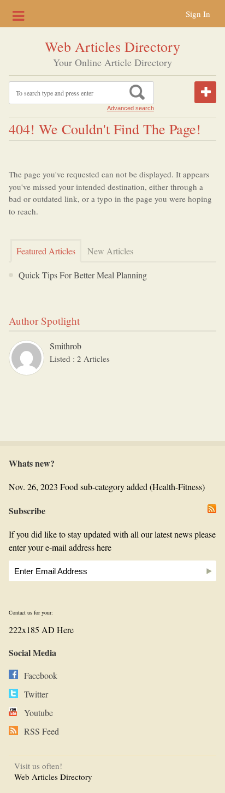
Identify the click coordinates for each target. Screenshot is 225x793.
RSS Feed (41, 731)
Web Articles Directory (112, 46)
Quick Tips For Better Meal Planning (83, 275)
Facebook (40, 675)
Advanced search (130, 108)
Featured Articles (45, 251)
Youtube (38, 712)
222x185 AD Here (41, 629)
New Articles (110, 251)
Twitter (36, 694)
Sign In (198, 13)
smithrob (65, 345)
